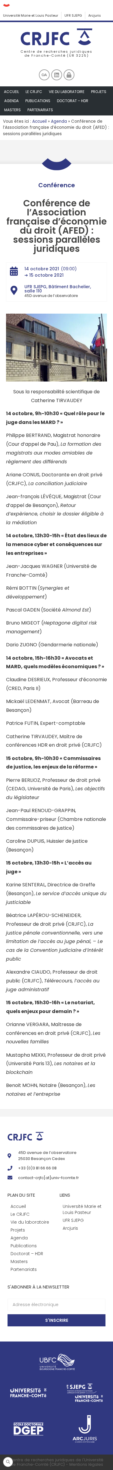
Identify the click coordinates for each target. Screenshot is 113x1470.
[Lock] (69, 74)
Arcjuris (94, 15)
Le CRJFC (34, 91)
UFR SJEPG (73, 15)
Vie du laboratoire (66, 91)
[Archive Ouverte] (44, 74)
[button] (8, 1462)
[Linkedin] (56, 74)
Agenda (11, 100)
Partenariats (40, 109)
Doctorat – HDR (72, 100)
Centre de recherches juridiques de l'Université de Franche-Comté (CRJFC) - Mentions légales (56, 1462)
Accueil (11, 91)
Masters (12, 109)
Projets (98, 91)
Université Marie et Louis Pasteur (30, 15)
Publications (37, 100)
